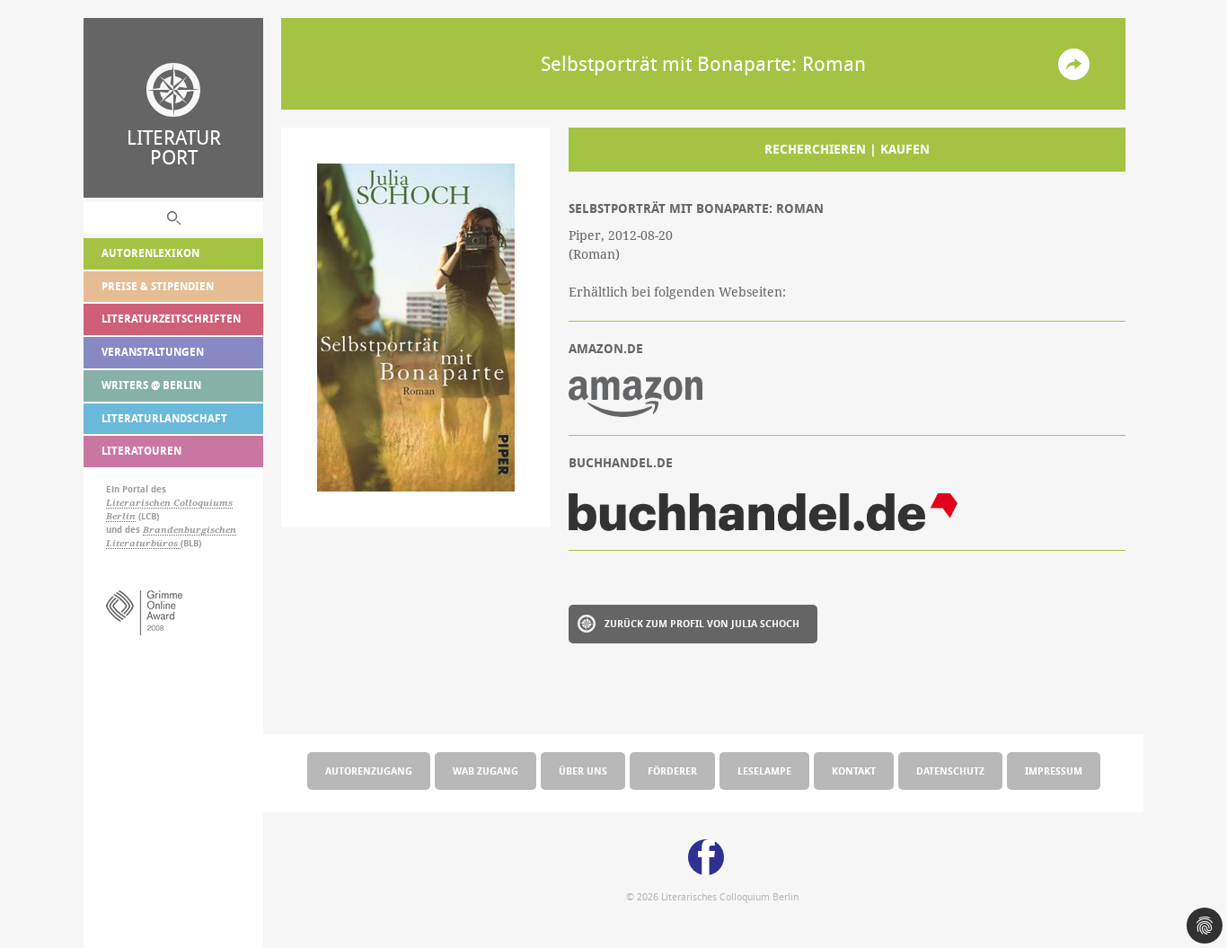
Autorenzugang (368, 770)
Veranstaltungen (153, 351)
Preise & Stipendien (158, 286)
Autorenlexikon (150, 253)
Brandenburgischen (189, 530)
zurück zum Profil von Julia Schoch (702, 623)
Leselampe (764, 770)
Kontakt (854, 770)
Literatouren (141, 450)
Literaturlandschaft (164, 418)
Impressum (1053, 770)
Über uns (583, 770)
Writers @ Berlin (151, 385)
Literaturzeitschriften (171, 318)
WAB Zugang (485, 770)
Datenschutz (950, 770)
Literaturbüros (143, 543)
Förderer (672, 770)
